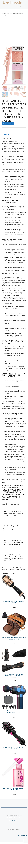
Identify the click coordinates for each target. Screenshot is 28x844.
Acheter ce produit (8, 123)
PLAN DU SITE (14, 812)
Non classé (14, 12)
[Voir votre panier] (20, 6)
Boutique (8, 12)
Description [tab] (6, 134)
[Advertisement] (14, 31)
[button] (24, 48)
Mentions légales (22, 835)
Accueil (3, 12)
